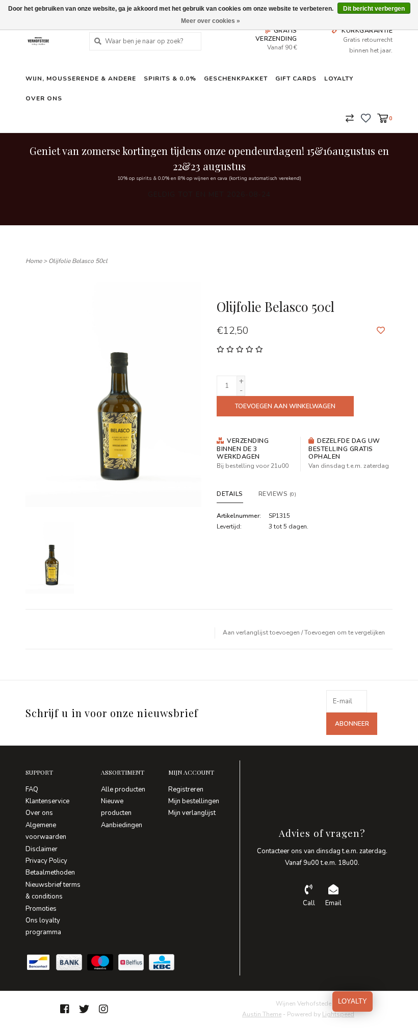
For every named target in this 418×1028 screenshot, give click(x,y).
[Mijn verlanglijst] (365, 118)
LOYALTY (352, 1001)
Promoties (41, 908)
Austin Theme (261, 1014)
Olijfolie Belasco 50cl (78, 261)
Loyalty (338, 78)
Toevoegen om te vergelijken (344, 632)
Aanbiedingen (121, 825)
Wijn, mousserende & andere (80, 78)
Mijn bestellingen (193, 801)
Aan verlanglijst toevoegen (261, 632)
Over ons (43, 98)
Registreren (185, 789)
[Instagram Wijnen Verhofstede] (103, 1009)
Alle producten (123, 789)
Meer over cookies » (210, 20)
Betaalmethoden (50, 872)
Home (33, 261)
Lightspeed (338, 1014)
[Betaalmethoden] (40, 964)
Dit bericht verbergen (374, 8)
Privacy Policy (46, 860)
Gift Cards (296, 78)
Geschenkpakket (236, 78)
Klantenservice (47, 801)
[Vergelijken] (349, 118)
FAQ (31, 789)
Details (230, 494)
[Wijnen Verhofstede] (49, 41)
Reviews (277, 494)
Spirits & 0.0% (170, 78)
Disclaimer (41, 849)
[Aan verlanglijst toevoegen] (381, 331)
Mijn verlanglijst (192, 813)
